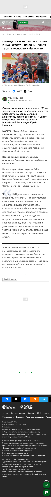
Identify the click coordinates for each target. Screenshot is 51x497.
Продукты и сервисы (35, 417)
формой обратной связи (24, 467)
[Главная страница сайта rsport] (14, 22)
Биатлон (31, 413)
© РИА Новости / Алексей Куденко (13, 85)
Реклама (19, 417)
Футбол (5, 413)
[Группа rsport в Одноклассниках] (34, 399)
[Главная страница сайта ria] (2, 22)
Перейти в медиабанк (33, 85)
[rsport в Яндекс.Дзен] (16, 399)
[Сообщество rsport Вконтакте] (25, 399)
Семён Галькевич (16, 98)
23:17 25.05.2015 (9, 34)
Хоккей (46, 413)
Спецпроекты (8, 417)
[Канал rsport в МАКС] (6, 399)
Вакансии (6, 427)
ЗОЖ (39, 413)
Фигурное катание (18, 413)
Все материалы (13, 103)
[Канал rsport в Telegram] (43, 399)
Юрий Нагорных (10, 279)
